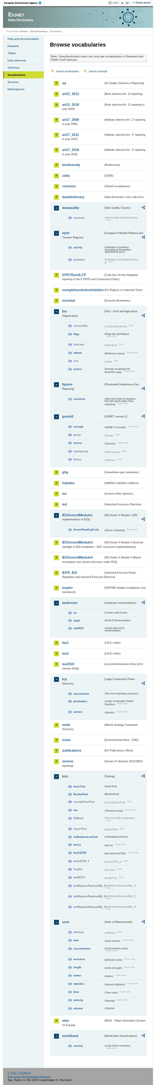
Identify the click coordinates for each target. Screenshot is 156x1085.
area (76, 940)
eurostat (68, 300)
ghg (65, 472)
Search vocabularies (67, 71)
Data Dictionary (38, 31)
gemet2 (68, 416)
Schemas (14, 67)
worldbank (70, 1036)
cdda (66, 175)
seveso (67, 761)
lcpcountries (81, 693)
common (69, 186)
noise (66, 740)
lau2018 (68, 664)
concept (78, 426)
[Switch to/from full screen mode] (128, 3)
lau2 (65, 653)
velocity (78, 1000)
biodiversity (71, 165)
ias (64, 493)
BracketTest (80, 794)
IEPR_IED (69, 572)
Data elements (17, 60)
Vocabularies (16, 74)
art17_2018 (70, 150)
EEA (24, 3)
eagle (76, 620)
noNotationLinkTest (85, 836)
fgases (67, 384)
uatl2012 (78, 628)
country (78, 1045)
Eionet (23, 31)
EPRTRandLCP (74, 275)
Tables (12, 53)
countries (79, 399)
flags (76, 334)
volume (78, 1008)
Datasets (13, 46)
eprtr (65, 233)
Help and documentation (23, 38)
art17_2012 (70, 134)
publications (71, 750)
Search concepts (98, 71)
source (77, 442)
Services (13, 82)
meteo (77, 975)
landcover (70, 603)
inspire (67, 587)
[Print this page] (123, 3)
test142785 (79, 852)
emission (79, 959)
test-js (77, 844)
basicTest (79, 786)
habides (68, 483)
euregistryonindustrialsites (83, 290)
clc (75, 612)
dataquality (70, 208)
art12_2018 (70, 104)
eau (75, 810)
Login (115, 2)
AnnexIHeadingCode (86, 529)
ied (64, 504)
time (76, 991)
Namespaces (16, 89)
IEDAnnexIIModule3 (77, 542)
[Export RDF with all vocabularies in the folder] (143, 208)
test (65, 776)
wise (65, 1020)
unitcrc (77, 369)
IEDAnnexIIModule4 (77, 557)
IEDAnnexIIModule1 (77, 515)
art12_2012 (70, 94)
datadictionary (73, 197)
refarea (77, 352)
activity (77, 247)
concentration (82, 948)
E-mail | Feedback (19, 1072)
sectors (77, 711)
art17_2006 (70, 119)
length (77, 967)
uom (65, 922)
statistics (78, 983)
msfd (66, 725)
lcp (64, 679)
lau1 (65, 642)
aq (64, 83)
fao (64, 311)
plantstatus (80, 701)
